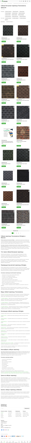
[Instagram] (5, 430)
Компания (10, 411)
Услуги (2, 416)
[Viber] (6, 430)
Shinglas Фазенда (4, 318)
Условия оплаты (18, 412)
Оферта (10, 438)
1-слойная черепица (4, 298)
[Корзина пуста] (29, 1)
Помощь (24, 411)
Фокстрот (9, 342)
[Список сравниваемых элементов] (25, 1)
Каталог (2, 412)
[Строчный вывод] (28, 21)
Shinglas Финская (4, 321)
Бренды (2, 415)
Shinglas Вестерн (4, 333)
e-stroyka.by (7, 294)
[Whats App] (8, 430)
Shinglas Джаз (3, 330)
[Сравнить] (13, 25)
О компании (10, 412)
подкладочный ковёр (8, 371)
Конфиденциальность (4, 438)
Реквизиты (10, 415)
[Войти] (23, 1)
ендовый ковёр (15, 371)
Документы (10, 416)
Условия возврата (18, 415)
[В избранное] (13, 24)
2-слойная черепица (4, 302)
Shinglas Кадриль (4, 324)
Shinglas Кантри (3, 327)
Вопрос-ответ (25, 416)
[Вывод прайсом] (29, 21)
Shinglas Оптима (3, 315)
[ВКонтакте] (1, 430)
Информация (18, 411)
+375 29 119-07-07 (4, 421)
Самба (12, 342)
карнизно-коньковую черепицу (23, 371)
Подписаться (27, 408)
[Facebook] (3, 430)
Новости (2, 417)
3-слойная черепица (4, 306)
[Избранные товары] (27, 1)
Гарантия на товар (18, 416)
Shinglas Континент (4, 339)
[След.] (20, 233)
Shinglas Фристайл (4, 342)
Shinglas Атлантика (4, 336)
